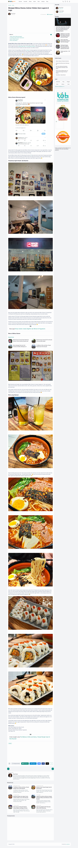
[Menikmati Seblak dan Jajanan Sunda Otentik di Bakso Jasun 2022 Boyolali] (10, 798)
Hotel (39, 1)
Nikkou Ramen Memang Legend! (16, 36)
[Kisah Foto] (12, 1)
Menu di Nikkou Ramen (14, 39)
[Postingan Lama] (8, 769)
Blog (47, 1)
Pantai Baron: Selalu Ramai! (61, 74)
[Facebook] (43, 763)
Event (57, 84)
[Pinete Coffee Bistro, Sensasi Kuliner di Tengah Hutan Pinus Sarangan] (58, 42)
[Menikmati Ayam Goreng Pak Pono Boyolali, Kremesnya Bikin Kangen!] (34, 342)
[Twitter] (47, 763)
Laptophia (68, 844)
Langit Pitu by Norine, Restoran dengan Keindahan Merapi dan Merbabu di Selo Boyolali (44, 797)
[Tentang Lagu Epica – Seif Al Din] (58, 54)
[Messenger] (39, 763)
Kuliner (34, 1)
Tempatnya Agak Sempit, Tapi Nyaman (17, 37)
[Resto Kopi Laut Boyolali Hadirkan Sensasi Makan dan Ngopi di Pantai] (10, 808)
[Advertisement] (30, 24)
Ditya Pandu (15, 774)
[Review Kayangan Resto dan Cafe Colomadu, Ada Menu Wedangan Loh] (10, 348)
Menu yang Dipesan (13, 40)
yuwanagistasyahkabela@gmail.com (64, 147)
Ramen (28, 50)
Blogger (68, 81)
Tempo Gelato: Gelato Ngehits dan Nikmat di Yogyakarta (30, 328)
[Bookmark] (9, 763)
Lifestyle (43, 1)
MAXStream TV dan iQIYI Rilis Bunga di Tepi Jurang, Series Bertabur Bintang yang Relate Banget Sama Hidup (65, 36)
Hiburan (63, 84)
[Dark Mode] (63, 1)
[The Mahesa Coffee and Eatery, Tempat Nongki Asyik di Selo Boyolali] (34, 348)
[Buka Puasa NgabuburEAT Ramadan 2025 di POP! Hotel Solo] (33, 808)
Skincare (20, 1)
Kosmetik (25, 1)
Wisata (30, 1)
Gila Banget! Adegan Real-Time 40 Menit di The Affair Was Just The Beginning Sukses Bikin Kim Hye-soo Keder (65, 47)
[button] (49, 14)
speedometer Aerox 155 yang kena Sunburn (26, 46)
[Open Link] (69, 1)
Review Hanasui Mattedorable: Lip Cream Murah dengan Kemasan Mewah (62, 71)
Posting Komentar (16, 763)
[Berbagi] (51, 763)
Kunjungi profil (61, 8)
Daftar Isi (11, 34)
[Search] (67, 1)
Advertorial (58, 81)
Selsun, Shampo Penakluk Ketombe (62, 61)
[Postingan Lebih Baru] (53, 769)
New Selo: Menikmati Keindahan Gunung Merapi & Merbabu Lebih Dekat (62, 67)
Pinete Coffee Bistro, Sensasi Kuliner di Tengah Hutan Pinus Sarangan (65, 40)
